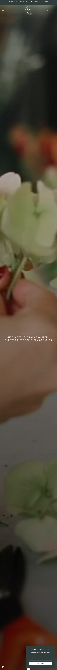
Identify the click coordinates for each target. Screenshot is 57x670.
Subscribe (40, 663)
